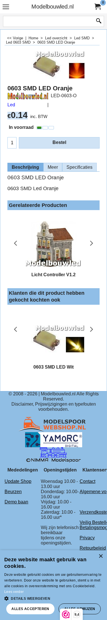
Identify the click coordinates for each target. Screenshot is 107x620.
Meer (53, 167)
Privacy (87, 537)
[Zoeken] (98, 21)
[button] (53, 598)
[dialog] (53, 585)
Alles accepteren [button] (30, 609)
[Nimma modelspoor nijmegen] (53, 454)
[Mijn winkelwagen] (97, 6)
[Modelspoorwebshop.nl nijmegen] (53, 424)
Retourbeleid (93, 548)
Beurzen (13, 491)
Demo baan (16, 501)
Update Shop (18, 481)
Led (11, 104)
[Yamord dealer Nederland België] (53, 439)
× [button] (100, 556)
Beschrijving (25, 167)
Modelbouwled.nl (52, 6)
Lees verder (14, 592)
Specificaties (79, 167)
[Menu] (6, 7)
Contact (87, 481)
